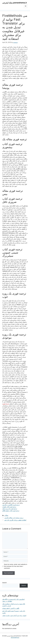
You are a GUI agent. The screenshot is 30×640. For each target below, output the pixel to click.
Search (4, 582)
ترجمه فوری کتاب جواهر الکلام (10, 510)
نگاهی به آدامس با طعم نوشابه (10, 608)
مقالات (6, 515)
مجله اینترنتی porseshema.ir (14, 3)
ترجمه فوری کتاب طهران (9, 507)
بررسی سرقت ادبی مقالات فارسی (13, 518)
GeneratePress (15, 637)
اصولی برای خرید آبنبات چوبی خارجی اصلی (14, 615)
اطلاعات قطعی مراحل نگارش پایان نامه (15, 520)
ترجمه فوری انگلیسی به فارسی (11, 505)
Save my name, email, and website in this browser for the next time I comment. (15, 566)
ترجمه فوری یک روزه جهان (9, 508)
